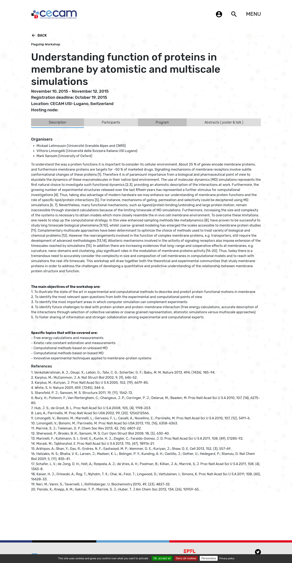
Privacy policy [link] (227, 558)
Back (39, 35)
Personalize (208, 558)
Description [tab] (57, 122)
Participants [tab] (111, 122)
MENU (253, 14)
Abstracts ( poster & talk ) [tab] (223, 122)
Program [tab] (162, 122)
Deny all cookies (186, 558)
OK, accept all (162, 558)
